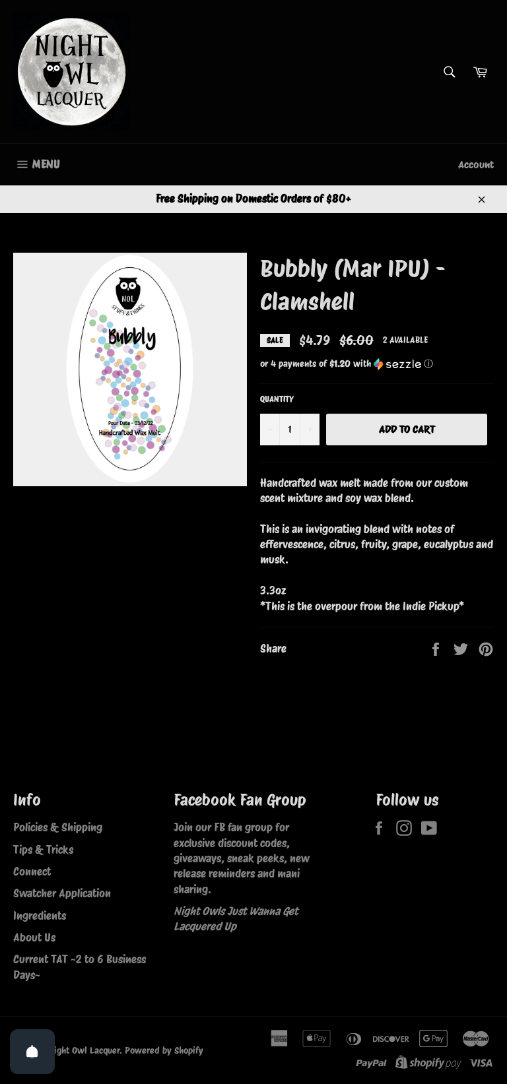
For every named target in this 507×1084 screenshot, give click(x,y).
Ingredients (39, 915)
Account (476, 164)
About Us (34, 937)
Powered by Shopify (164, 1050)
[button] (377, 364)
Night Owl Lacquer (83, 1050)
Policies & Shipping (57, 827)
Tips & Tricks (43, 849)
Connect (32, 871)
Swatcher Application (62, 893)
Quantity (277, 399)
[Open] (32, 1051)
